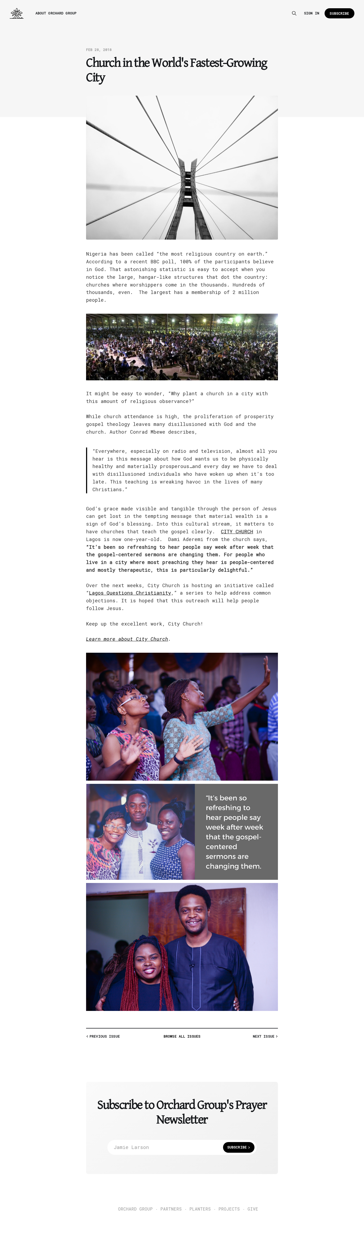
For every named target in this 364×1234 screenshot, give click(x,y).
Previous (105, 1036)
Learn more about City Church (127, 639)
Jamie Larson (180, 1147)
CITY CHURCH (237, 531)
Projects (229, 1209)
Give (253, 1209)
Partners (171, 1209)
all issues (182, 1036)
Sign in (311, 13)
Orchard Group (135, 1209)
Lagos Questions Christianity (130, 593)
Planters (200, 1209)
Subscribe (339, 13)
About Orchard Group (55, 13)
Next (263, 1036)
